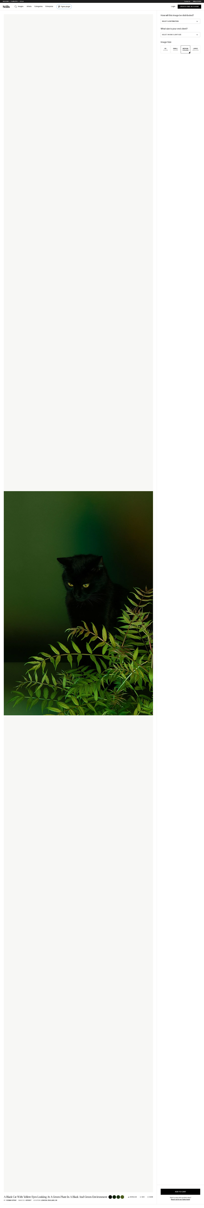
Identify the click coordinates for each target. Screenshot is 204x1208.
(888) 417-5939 (197, 1)
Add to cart (180, 1192)
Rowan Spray (11, 1200)
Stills (22, 1)
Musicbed (6, 1)
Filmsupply (14, 1)
